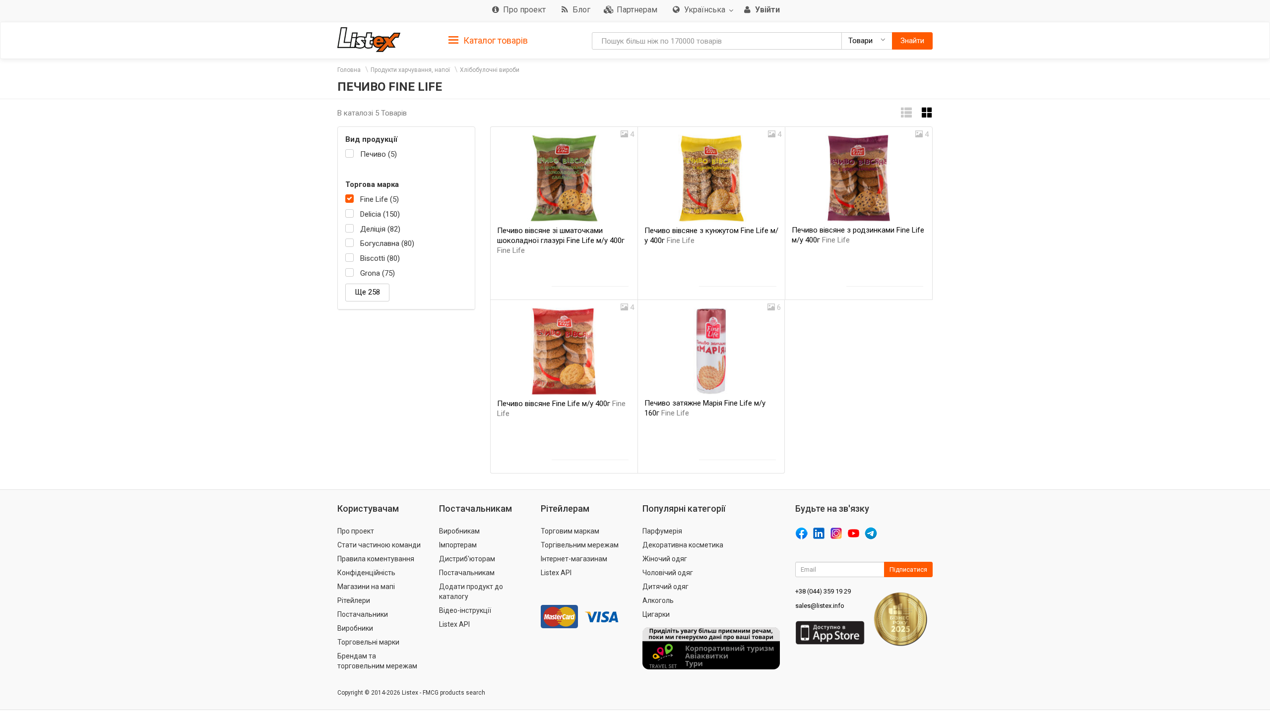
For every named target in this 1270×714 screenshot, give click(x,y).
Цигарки (656, 614)
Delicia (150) (380, 214)
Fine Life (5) (379, 199)
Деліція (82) (380, 229)
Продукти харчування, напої (410, 69)
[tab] (488, 40)
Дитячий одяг (665, 587)
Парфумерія (662, 531)
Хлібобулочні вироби (489, 69)
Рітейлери (353, 600)
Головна (349, 69)
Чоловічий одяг (667, 573)
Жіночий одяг (664, 559)
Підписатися (908, 569)
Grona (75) (377, 273)
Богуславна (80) (387, 243)
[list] (906, 112)
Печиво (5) (378, 154)
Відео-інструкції (465, 610)
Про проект (355, 531)
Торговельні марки (368, 642)
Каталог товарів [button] (494, 40)
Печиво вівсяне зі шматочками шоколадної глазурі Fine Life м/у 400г (561, 240)
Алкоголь (658, 600)
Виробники (355, 628)
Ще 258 (367, 292)
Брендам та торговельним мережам (377, 661)
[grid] (927, 112)
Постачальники (362, 614)
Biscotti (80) (380, 258)
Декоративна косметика (682, 545)
